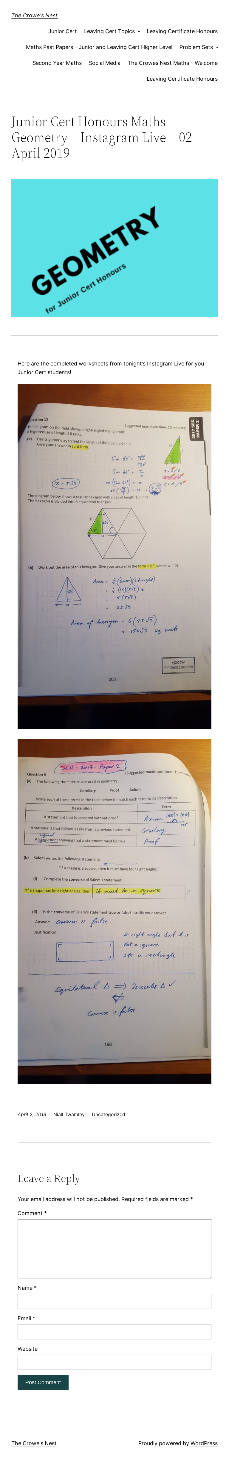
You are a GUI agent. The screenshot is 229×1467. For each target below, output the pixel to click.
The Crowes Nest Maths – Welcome (173, 63)
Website (28, 1349)
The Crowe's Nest (34, 15)
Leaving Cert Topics (109, 31)
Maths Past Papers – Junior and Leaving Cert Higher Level (99, 47)
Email (26, 1318)
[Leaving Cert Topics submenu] (138, 31)
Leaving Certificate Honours (182, 31)
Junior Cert (62, 31)
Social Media (104, 63)
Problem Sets (196, 47)
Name (27, 1288)
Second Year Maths (57, 63)
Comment (32, 1213)
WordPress (204, 1443)
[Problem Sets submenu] (216, 47)
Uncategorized (108, 1114)
